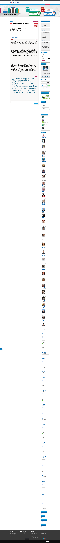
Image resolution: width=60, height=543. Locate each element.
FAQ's (40, 0)
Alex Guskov (43, 481)
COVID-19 (47, 4)
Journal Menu (36, 21)
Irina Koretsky (44, 352)
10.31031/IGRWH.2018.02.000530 (14, 37)
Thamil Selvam (44, 161)
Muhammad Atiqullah (45, 71)
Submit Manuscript (44, 533)
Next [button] (50, 71)
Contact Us (42, 4)
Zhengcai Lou (44, 137)
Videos (35, 4)
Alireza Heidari (44, 475)
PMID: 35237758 (43, 40)
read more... (13, 536)
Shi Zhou (43, 185)
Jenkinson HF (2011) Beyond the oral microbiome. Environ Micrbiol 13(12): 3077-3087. (21, 77)
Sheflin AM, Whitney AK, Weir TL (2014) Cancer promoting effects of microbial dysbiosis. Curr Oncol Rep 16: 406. (24, 78)
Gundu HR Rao (44, 371)
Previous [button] (40, 71)
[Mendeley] (49, 0)
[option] (45, 71)
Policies (38, 4)
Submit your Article (45, 105)
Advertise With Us (45, 111)
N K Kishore (43, 230)
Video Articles (43, 534)
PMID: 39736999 (43, 26)
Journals (25, 4)
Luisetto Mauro (44, 300)
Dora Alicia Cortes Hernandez (43, 443)
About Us (17, 4)
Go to (36, 39)
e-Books (32, 4)
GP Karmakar (43, 377)
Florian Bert (43, 424)
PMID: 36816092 (43, 30)
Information (20, 4)
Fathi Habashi (44, 436)
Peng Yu (43, 217)
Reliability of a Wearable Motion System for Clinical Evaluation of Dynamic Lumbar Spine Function (45, 29)
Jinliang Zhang (44, 346)
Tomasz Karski (44, 155)
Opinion (12, 21)
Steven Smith (44, 173)
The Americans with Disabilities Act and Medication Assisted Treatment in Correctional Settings (45, 33)
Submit (43, 60)
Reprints (28, 4)
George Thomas (44, 390)
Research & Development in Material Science (45, 76)
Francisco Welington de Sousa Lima (44, 418)
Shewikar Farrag (44, 191)
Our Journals (43, 532)
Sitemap (43, 0)
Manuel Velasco (44, 287)
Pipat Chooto (43, 211)
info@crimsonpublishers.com (34, 536)
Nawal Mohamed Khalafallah (43, 224)
